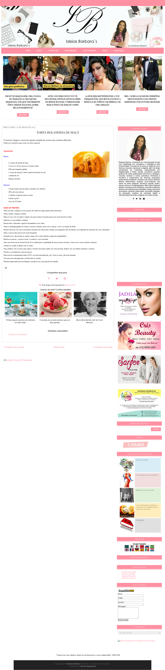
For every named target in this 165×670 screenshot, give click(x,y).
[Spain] (142, 550)
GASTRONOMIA (89, 51)
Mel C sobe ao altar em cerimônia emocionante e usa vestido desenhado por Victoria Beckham (142, 99)
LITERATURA (53, 51)
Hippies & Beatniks (129, 576)
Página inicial (58, 347)
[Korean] (132, 547)
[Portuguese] (152, 547)
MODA (39, 51)
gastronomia (70, 285)
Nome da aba (17, 2)
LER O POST (23, 115)
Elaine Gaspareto (88, 666)
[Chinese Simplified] (142, 547)
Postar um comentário (17, 334)
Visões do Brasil (142, 460)
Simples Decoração (129, 572)
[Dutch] (152, 550)
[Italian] (147, 550)
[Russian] (147, 547)
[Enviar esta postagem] (5, 267)
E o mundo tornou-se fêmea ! (147, 475)
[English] (127, 550)
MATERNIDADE (71, 51)
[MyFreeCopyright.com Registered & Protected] (136, 641)
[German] (137, 550)
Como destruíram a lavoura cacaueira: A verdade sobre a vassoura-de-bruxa (147, 507)
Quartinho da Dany (129, 578)
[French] (132, 550)
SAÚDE (105, 51)
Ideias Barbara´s (75, 664)
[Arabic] (127, 547)
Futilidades (140, 520)
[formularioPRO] (126, 592)
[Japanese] (137, 547)
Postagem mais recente (14, 347)
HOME (27, 51)
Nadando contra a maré (145, 490)
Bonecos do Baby (128, 574)
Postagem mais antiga (102, 347)
